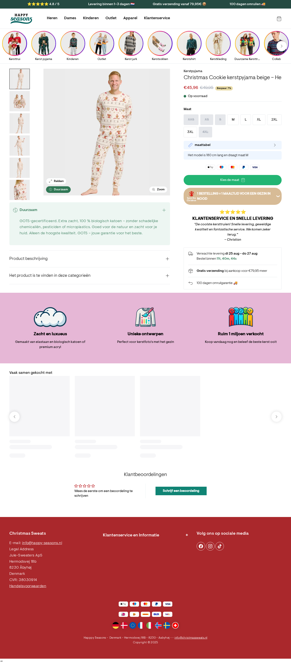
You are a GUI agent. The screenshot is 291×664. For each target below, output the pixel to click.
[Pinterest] (210, 546)
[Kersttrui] (14, 43)
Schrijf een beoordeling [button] (181, 491)
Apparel (130, 18)
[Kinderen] (72, 43)
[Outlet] (102, 43)
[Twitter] (220, 546)
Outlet (111, 18)
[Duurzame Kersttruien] (247, 43)
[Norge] (158, 625)
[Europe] (132, 625)
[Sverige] (166, 625)
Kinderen (91, 18)
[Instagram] (201, 546)
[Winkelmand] (279, 18)
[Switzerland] (175, 625)
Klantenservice (157, 18)
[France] (141, 625)
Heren (52, 18)
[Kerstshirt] (189, 43)
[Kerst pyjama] (43, 43)
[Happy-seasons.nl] (21, 19)
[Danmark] (124, 625)
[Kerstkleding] (218, 43)
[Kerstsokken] (160, 43)
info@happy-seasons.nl (42, 543)
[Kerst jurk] (131, 43)
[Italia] (149, 625)
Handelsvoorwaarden (27, 586)
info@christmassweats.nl (190, 637)
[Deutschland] (115, 625)
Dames (70, 18)
